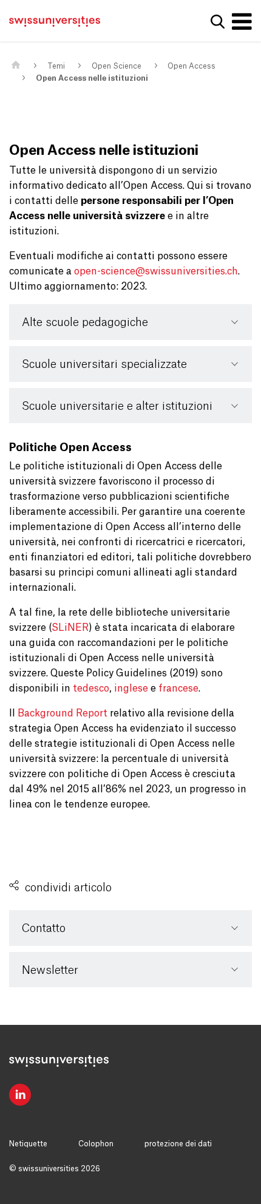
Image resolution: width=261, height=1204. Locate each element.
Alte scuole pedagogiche (85, 322)
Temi (56, 66)
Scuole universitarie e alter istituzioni (117, 406)
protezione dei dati (178, 1144)
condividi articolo (68, 887)
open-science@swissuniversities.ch (156, 271)
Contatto (44, 928)
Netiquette (28, 1144)
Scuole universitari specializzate (104, 364)
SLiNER (70, 628)
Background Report (62, 713)
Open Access (191, 66)
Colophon (96, 1144)
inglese (131, 688)
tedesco (91, 688)
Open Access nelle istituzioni (92, 78)
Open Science (116, 66)
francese (178, 688)
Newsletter (50, 970)
